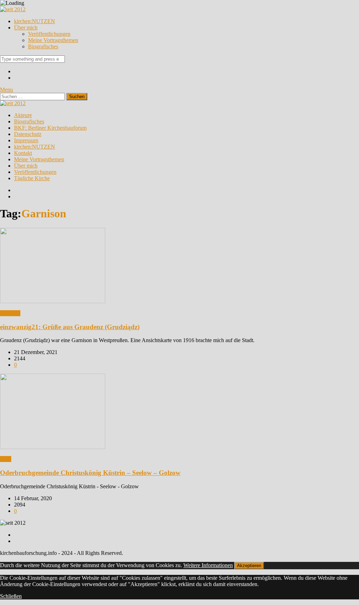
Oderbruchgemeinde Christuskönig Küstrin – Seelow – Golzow (90, 472)
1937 (5, 459)
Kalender (10, 313)
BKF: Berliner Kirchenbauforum (50, 128)
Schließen (11, 596)
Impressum (26, 140)
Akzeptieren (249, 565)
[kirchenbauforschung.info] (13, 9)
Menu (6, 90)
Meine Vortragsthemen (53, 40)
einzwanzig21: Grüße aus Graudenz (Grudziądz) (70, 327)
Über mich (26, 27)
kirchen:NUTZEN (34, 21)
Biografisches (43, 46)
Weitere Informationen (208, 565)
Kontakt (23, 153)
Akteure (23, 115)
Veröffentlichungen (49, 34)
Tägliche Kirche (32, 178)
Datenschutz (27, 134)
